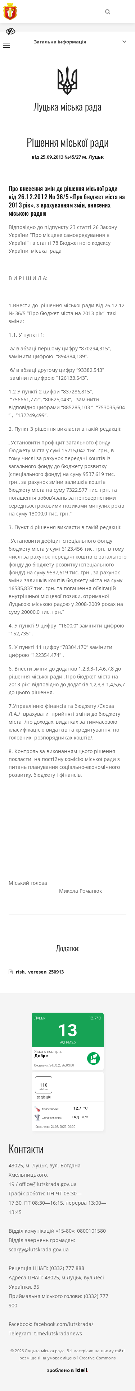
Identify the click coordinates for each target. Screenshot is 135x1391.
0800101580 (91, 1230)
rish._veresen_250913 (40, 971)
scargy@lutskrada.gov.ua (39, 1249)
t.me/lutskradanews (58, 1333)
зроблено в (61, 1370)
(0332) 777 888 (67, 1268)
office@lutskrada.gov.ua (48, 1184)
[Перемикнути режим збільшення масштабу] (10, 31)
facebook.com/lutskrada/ (63, 1324)
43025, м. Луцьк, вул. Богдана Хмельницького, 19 (45, 1174)
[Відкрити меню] (6, 45)
